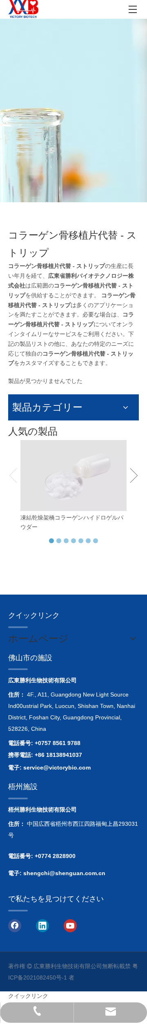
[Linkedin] (42, 925)
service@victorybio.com (57, 767)
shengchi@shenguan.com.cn (64, 873)
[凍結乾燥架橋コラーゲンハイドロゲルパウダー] (73, 475)
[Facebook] (14, 925)
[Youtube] (70, 925)
